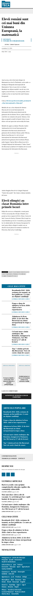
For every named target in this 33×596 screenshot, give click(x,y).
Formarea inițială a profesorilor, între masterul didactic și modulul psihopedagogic (8, 381)
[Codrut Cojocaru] (3, 44)
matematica (10, 274)
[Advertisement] (16, 170)
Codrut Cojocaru (14, 44)
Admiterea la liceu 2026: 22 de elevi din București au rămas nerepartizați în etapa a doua (21, 320)
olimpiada (22, 274)
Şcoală (6, 39)
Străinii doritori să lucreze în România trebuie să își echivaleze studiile (24, 379)
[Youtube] (13, 474)
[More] (23, 56)
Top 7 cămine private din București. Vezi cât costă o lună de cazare (21, 351)
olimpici (4, 276)
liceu (3, 274)
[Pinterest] (11, 56)
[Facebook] (3, 56)
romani (10, 276)
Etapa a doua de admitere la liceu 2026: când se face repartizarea (21, 306)
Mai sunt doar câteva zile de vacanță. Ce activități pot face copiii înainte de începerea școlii (16, 497)
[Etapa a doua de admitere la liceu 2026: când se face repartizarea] (6, 306)
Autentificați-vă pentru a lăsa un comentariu (16, 396)
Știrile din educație (21, 299)
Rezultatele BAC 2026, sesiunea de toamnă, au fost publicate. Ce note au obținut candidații (21, 293)
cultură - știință (7, 491)
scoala (15, 276)
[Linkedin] (19, 56)
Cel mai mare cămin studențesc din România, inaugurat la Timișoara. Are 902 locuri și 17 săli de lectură (21, 336)
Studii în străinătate (13, 41)
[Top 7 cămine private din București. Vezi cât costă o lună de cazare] (6, 352)
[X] (7, 56)
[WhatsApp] (15, 56)
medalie (16, 274)
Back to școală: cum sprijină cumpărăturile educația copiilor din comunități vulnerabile (16, 487)
